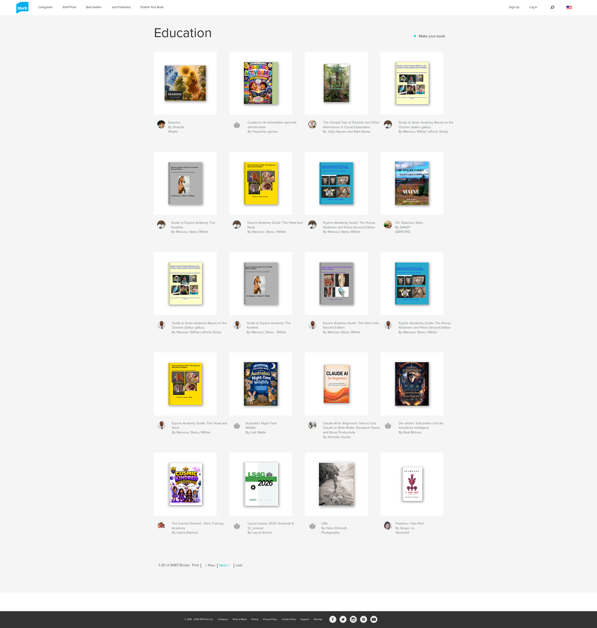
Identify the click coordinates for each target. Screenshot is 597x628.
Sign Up (514, 7)
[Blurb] (21, 10)
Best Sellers (93, 7)
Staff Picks (69, 7)
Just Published (120, 7)
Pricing (254, 619)
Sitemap (318, 619)
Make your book (432, 36)
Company (223, 619)
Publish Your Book (152, 7)
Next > (224, 565)
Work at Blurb (240, 619)
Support (305, 619)
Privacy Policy (270, 619)
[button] (569, 8)
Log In (533, 7)
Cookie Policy (289, 619)
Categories (45, 7)
